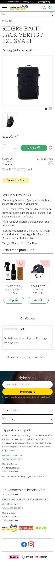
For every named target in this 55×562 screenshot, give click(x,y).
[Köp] (34, 148)
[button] (4, 7)
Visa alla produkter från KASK (17, 169)
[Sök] (51, 14)
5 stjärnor (16, 328)
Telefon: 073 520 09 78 (12, 459)
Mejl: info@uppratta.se (12, 455)
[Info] (14, 300)
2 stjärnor (8, 328)
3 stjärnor (10, 328)
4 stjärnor (13, 328)
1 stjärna (5, 328)
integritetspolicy (45, 397)
